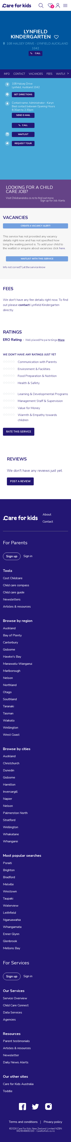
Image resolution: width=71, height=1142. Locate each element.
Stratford (9, 820)
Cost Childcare (12, 578)
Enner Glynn (11, 934)
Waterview (10, 905)
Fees (49, 74)
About (47, 514)
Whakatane (11, 834)
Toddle (7, 1091)
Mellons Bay (11, 948)
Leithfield (9, 913)
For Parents (15, 543)
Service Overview (15, 998)
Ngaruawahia (12, 920)
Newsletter (11, 1055)
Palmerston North (15, 813)
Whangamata (12, 927)
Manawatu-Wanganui (17, 664)
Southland (10, 699)
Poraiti (7, 863)
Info (7, 74)
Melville (8, 884)
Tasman (8, 713)
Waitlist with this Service (37, 258)
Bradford (9, 877)
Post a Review (20, 481)
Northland (10, 685)
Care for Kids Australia (18, 1084)
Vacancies (36, 74)
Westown (10, 891)
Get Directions (23, 94)
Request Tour (23, 143)
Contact (19, 74)
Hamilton (9, 784)
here (62, 248)
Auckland (9, 628)
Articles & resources (17, 606)
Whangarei (10, 841)
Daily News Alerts (15, 1062)
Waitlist (61, 74)
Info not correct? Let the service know (24, 267)
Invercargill (10, 792)
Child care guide (13, 592)
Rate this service (18, 431)
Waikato (9, 720)
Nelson (8, 678)
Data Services (12, 1012)
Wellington (10, 727)
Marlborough (11, 671)
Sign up (11, 556)
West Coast (11, 735)
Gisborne (9, 649)
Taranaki (8, 706)
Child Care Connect (16, 1005)
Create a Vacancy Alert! (35, 225)
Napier (7, 799)
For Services (16, 963)
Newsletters (12, 599)
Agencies (9, 1019)
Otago (7, 692)
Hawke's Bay (12, 656)
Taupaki (8, 898)
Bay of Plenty (12, 635)
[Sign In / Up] (57, 5)
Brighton (9, 870)
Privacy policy (53, 1122)
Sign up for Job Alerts (52, 200)
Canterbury (10, 642)
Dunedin (8, 770)
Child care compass (16, 585)
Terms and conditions (23, 1122)
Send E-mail (23, 115)
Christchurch (11, 763)
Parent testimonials (16, 1041)
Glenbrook (10, 941)
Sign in (27, 556)
